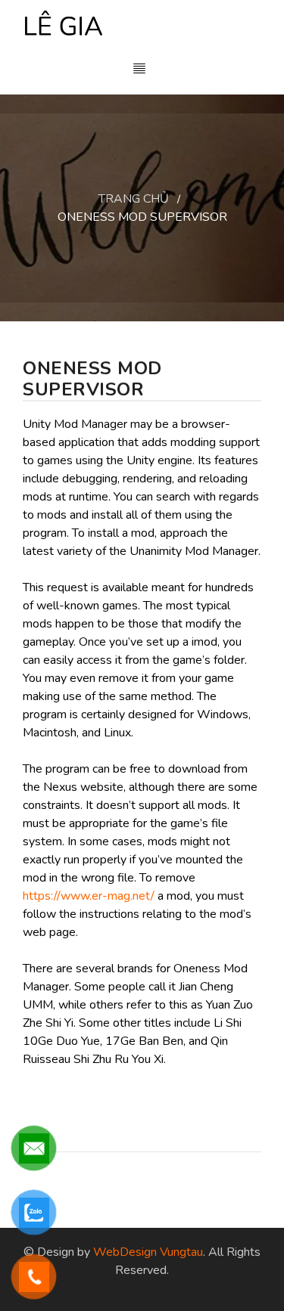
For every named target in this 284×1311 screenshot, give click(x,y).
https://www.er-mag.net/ (88, 896)
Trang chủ (133, 199)
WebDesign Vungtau (148, 1252)
